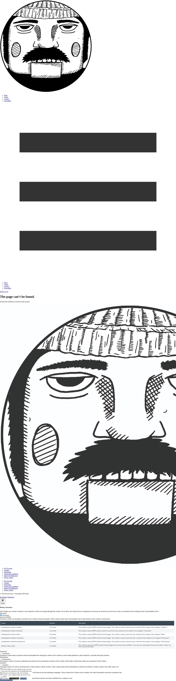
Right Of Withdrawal (11, 576)
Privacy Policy (8, 577)
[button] (88, 191)
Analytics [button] (3, 663)
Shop (5, 95)
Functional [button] (3, 651)
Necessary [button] (3, 613)
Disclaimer (7, 572)
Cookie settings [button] (14, 678)
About (6, 97)
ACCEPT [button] (23, 678)
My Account (8, 568)
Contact (6, 99)
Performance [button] (4, 657)
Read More (5, 678)
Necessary (5, 615)
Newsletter (7, 101)
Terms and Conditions (11, 574)
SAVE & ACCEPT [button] (6, 680)
